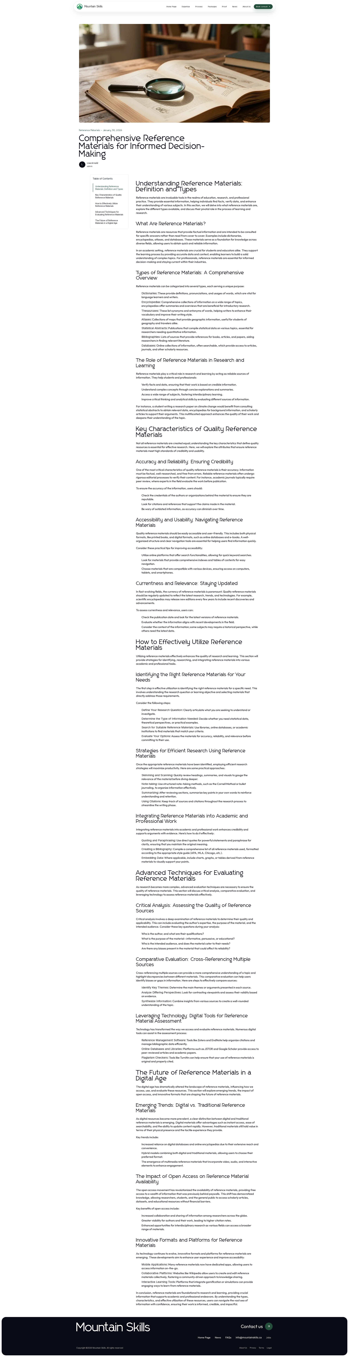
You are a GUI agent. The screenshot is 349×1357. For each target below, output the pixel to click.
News (218, 1337)
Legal (269, 1348)
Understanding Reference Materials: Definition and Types (109, 187)
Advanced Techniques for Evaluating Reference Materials (109, 213)
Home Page (204, 1337)
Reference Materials (89, 130)
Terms (261, 1348)
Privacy (253, 1348)
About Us (243, 1348)
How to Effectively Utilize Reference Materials (106, 204)
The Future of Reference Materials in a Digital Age (106, 221)
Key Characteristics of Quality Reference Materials (108, 196)
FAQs (228, 1337)
